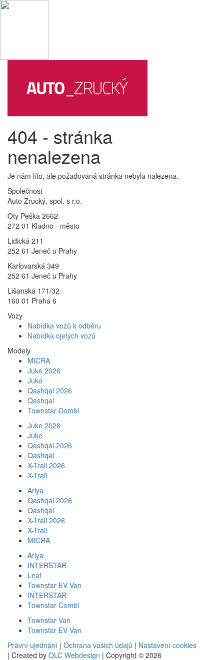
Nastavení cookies (167, 645)
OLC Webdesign (74, 655)
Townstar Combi (53, 410)
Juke (35, 380)
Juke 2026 (44, 370)
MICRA (39, 360)
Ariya (36, 490)
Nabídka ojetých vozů (62, 335)
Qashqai (41, 400)
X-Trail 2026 (46, 465)
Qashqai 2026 (50, 390)
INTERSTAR (47, 565)
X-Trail (37, 475)
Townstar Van (49, 620)
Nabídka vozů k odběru (64, 325)
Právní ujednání (33, 645)
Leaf (35, 575)
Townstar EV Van (55, 585)
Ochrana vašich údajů (98, 645)
